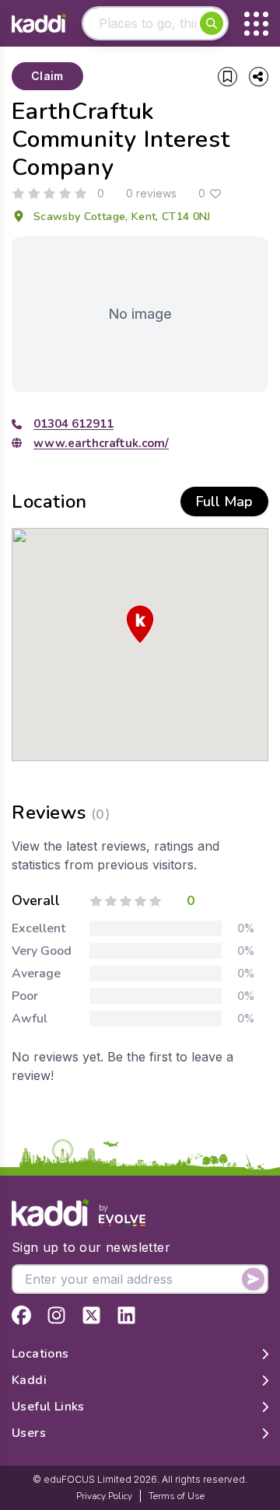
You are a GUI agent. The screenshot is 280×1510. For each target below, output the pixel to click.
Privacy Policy (104, 1496)
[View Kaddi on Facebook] (21, 1315)
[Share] (258, 76)
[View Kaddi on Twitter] (91, 1315)
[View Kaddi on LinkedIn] (126, 1315)
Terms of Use (177, 1496)
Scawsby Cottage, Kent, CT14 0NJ (122, 216)
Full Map (224, 501)
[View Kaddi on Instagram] (56, 1315)
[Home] (39, 23)
